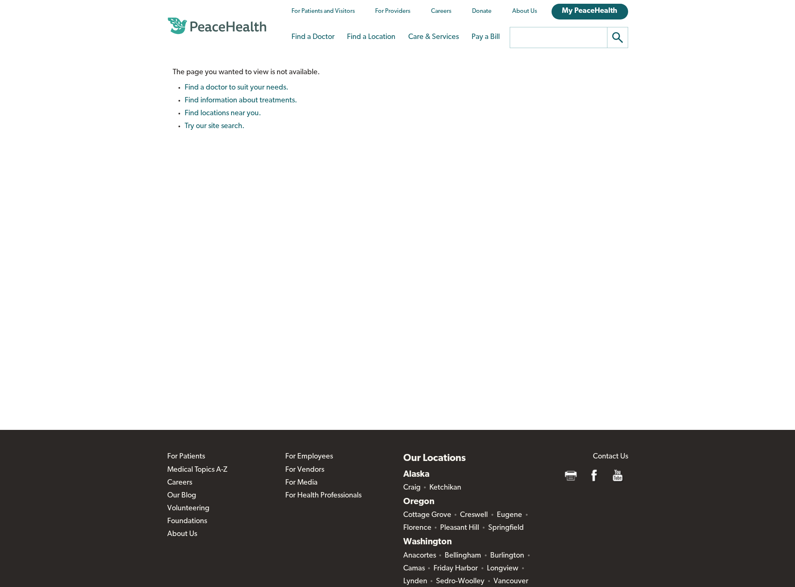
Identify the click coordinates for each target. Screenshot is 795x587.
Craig (412, 488)
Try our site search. (214, 126)
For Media (301, 483)
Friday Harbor (456, 568)
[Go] (617, 37)
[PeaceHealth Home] (217, 26)
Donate (481, 11)
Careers (441, 11)
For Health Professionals (323, 496)
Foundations (187, 521)
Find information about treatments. (241, 100)
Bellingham (463, 556)
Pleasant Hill (459, 528)
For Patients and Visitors (323, 11)
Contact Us (610, 457)
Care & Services (433, 37)
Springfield (506, 528)
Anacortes (419, 556)
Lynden (415, 581)
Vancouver (511, 581)
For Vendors (304, 470)
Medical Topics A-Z (197, 470)
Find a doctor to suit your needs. (236, 88)
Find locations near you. (223, 113)
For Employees (309, 457)
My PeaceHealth (589, 11)
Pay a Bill (486, 37)
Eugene (509, 515)
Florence (417, 528)
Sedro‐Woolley (460, 581)
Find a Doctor (313, 37)
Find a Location (371, 37)
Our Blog (181, 496)
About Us (524, 11)
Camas (414, 568)
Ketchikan (445, 488)
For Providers (392, 11)
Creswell (474, 515)
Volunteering (188, 508)
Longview (502, 568)
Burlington (507, 556)
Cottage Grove (427, 515)
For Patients (186, 457)
